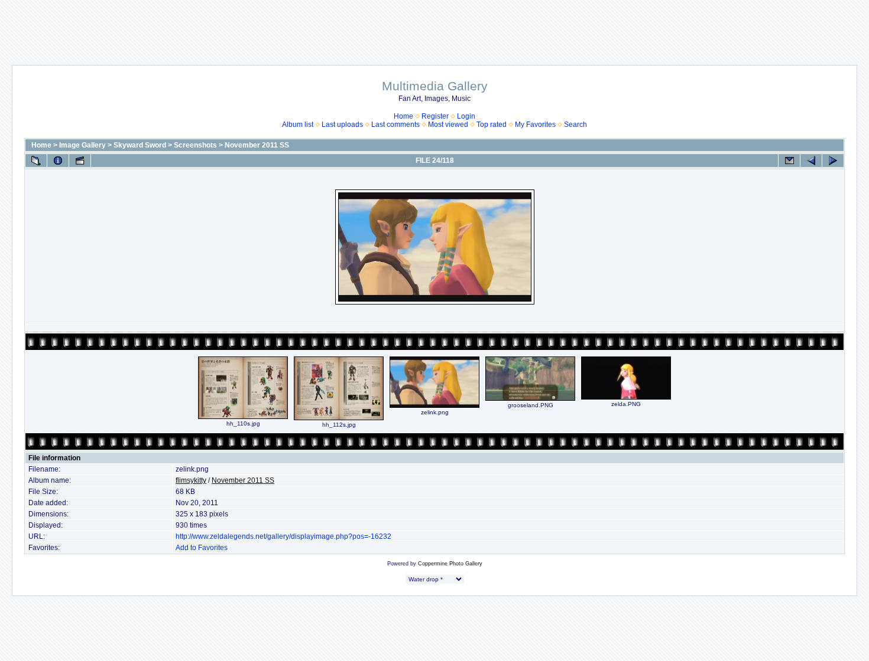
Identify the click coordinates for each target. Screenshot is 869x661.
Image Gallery (82, 145)
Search (575, 124)
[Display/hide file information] (58, 160)
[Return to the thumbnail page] (36, 160)
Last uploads (342, 124)
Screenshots (195, 145)
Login (466, 116)
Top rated (491, 124)
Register (435, 116)
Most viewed (448, 124)
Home (403, 116)
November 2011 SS (257, 145)
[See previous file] (811, 160)
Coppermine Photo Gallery (450, 564)
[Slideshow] (79, 160)
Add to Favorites (202, 548)
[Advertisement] (434, 26)
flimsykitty (191, 480)
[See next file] (833, 160)
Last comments (395, 124)
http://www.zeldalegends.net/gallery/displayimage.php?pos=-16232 (283, 536)
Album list (297, 124)
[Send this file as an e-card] (789, 160)
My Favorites (535, 124)
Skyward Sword (140, 145)
